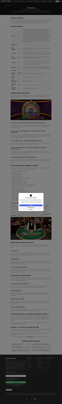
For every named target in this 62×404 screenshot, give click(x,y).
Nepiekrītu (31, 209)
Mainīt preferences (31, 207)
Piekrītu (31, 205)
